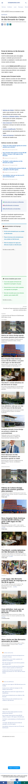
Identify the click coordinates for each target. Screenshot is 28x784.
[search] (26, 3)
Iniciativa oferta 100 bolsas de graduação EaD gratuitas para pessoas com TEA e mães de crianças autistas (13, 671)
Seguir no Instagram (14, 767)
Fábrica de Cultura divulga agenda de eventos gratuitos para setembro (14, 146)
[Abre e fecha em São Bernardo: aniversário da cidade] (14, 628)
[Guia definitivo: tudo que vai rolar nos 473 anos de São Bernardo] (13, 398)
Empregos (20, 7)
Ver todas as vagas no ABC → (9, 249)
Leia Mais (7, 495)
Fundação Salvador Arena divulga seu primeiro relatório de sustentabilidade (12, 431)
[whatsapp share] (10, 24)
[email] (10, 782)
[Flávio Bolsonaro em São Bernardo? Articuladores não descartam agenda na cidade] (13, 446)
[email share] (5, 24)
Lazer (15, 7)
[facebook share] (2, 24)
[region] (14, 98)
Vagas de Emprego (8, 135)
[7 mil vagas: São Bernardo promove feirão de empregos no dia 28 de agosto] (14, 567)
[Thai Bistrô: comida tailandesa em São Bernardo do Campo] (13, 374)
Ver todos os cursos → (7, 299)
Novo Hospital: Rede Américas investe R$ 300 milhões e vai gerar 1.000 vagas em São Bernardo (14, 154)
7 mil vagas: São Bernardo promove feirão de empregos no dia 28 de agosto (14, 169)
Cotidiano (9, 7)
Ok (17, 779)
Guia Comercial (7, 122)
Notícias (4, 7)
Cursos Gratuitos (8, 652)
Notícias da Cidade (8, 110)
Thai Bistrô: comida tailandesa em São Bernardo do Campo (12, 162)
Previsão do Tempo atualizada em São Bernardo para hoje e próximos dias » (15, 309)
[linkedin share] (8, 24)
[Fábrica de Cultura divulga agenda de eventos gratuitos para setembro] (13, 327)
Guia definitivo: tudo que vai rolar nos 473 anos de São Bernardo (13, 176)
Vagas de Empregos (9, 681)
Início (2, 10)
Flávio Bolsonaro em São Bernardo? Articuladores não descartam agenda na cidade (10, 456)
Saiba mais (12, 779)
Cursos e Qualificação (9, 129)
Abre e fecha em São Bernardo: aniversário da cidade (13, 640)
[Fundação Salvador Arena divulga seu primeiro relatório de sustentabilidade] (13, 421)
